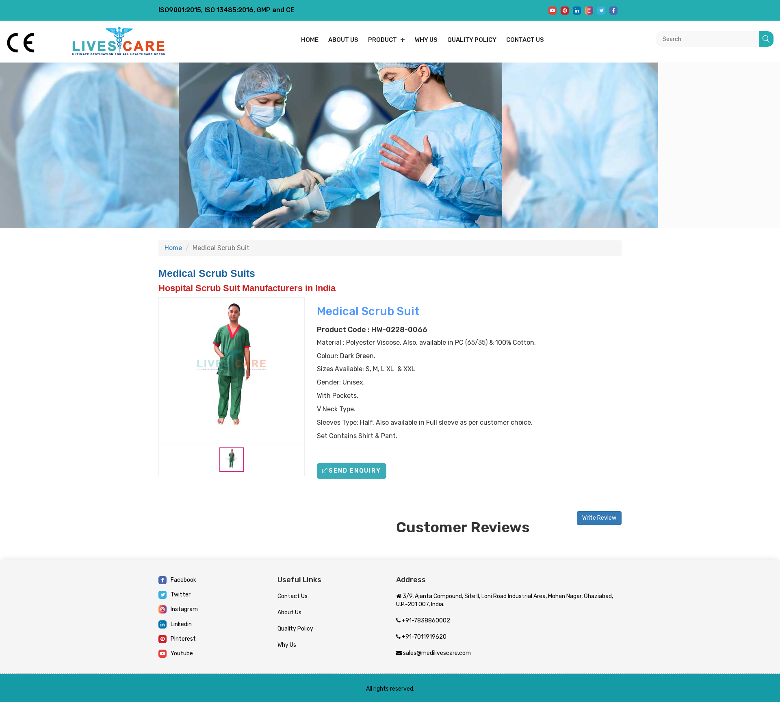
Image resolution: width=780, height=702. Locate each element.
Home (309, 39)
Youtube (182, 653)
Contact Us (292, 596)
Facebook (183, 580)
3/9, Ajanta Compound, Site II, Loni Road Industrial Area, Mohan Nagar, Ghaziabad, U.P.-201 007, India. (504, 600)
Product (382, 39)
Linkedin (181, 624)
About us (343, 39)
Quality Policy (471, 39)
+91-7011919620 (423, 636)
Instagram (184, 609)
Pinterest (183, 638)
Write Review (599, 517)
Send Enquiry (355, 470)
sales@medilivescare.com (436, 653)
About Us (289, 612)
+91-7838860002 (425, 620)
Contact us (525, 39)
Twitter (181, 594)
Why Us (426, 39)
